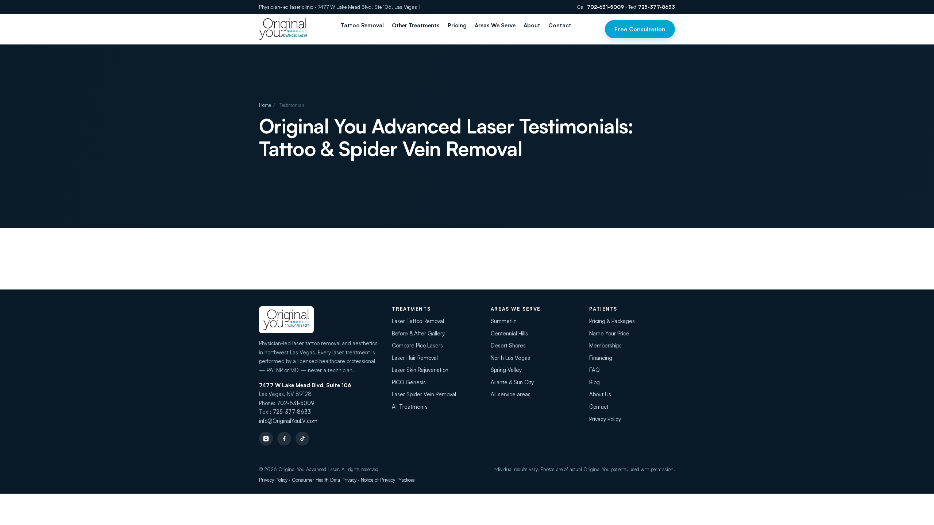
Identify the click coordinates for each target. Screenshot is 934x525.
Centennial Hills (509, 333)
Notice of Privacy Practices (388, 480)
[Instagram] (266, 439)
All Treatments (410, 406)
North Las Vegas (510, 357)
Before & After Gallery (418, 333)
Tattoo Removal (362, 25)
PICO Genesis (409, 382)
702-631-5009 (605, 7)
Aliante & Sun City (512, 382)
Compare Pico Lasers (417, 345)
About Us (600, 394)
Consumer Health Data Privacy (324, 480)
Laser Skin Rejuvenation (420, 369)
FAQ (594, 369)
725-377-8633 (656, 7)
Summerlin (504, 321)
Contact (559, 25)
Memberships (605, 345)
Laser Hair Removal (415, 357)
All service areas (510, 394)
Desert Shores (508, 345)
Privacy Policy (605, 419)
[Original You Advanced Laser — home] (283, 29)
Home (265, 105)
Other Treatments (416, 25)
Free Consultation (639, 29)
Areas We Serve (495, 25)
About (532, 25)
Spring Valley (506, 369)
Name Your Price (609, 333)
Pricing (457, 25)
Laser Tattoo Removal (418, 321)
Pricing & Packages (612, 321)
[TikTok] (302, 439)
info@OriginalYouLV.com (288, 420)
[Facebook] (284, 439)
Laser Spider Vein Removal (424, 394)
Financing (600, 357)
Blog (594, 382)
